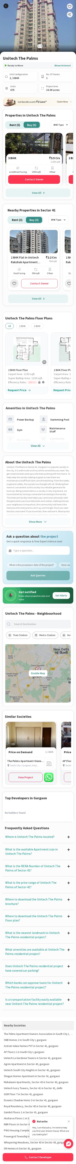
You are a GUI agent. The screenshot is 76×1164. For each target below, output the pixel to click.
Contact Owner (34, 179)
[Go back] (6, 6)
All (9, 326)
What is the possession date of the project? (31, 565)
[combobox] (41, 624)
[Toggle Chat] (68, 1143)
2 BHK (22, 326)
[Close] (68, 1121)
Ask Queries (38, 575)
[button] (28, 382)
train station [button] (20, 635)
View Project (25, 777)
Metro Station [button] (47, 635)
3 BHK (37, 326)
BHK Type (59, 124)
